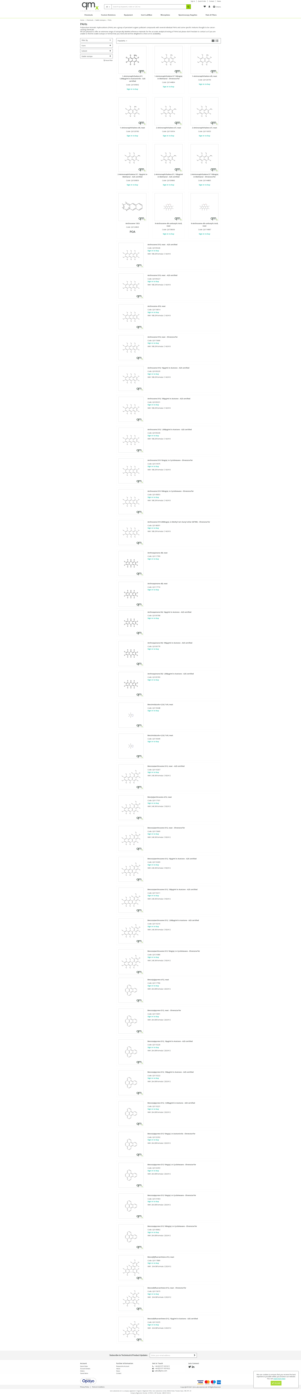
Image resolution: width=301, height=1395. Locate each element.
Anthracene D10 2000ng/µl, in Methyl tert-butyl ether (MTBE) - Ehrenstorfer (179, 522)
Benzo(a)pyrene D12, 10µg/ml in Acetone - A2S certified (170, 1041)
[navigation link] (204, 7)
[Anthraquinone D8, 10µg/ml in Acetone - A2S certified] (131, 622)
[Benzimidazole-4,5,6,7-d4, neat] (131, 715)
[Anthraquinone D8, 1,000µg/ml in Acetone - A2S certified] (131, 684)
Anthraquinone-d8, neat (158, 553)
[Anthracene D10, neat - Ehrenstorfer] (131, 347)
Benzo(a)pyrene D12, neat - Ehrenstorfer (164, 1010)
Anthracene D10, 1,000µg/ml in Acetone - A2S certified (170, 429)
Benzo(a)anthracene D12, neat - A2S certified (166, 766)
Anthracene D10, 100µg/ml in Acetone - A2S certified (169, 399)
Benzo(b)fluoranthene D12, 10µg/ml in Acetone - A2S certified (173, 1319)
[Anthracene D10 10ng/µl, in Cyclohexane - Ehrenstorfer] (131, 471)
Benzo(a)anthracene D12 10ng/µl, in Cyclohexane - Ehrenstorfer (174, 951)
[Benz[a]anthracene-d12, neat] (131, 807)
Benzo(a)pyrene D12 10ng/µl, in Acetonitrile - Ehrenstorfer (171, 1134)
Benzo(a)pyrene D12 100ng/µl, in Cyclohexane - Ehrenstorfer (172, 1226)
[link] (189, 1366)
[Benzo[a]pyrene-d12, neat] (131, 990)
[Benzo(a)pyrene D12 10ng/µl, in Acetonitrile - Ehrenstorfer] (131, 1144)
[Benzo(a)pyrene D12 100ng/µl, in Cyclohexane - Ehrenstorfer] (131, 1237)
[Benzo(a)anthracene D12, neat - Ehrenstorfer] (131, 838)
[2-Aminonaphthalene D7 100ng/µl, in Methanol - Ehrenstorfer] (204, 158)
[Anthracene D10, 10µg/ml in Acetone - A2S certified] (131, 378)
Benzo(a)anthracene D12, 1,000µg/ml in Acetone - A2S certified (173, 920)
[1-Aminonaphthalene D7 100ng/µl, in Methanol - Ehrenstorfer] (168, 59)
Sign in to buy (132, 89)
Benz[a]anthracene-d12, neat (160, 797)
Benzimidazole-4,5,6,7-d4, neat (160, 704)
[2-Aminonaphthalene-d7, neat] (168, 111)
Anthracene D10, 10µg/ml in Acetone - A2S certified (168, 368)
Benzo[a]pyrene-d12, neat (158, 980)
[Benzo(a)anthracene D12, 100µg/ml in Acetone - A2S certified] (131, 900)
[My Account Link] (209, 7)
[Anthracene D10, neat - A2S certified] (131, 255)
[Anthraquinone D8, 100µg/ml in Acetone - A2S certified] (131, 653)
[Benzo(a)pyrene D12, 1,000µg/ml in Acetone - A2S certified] (131, 1113)
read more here (279, 1379)
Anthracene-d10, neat (157, 306)
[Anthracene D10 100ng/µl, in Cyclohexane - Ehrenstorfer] (131, 501)
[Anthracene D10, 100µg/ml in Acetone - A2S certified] (131, 409)
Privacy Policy (84, 1387)
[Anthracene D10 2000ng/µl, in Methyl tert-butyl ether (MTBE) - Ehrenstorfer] (131, 532)
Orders (82, 1371)
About (118, 1369)
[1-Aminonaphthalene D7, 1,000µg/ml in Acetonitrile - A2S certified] (132, 59)
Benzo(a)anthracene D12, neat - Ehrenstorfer (166, 828)
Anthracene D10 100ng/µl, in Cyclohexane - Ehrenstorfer (171, 491)
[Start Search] (188, 6)
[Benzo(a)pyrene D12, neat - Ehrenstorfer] (131, 1021)
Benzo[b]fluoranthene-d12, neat (161, 1257)
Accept (277, 1383)
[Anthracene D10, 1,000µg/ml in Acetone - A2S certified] (131, 440)
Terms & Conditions (98, 1387)
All (107, 7)
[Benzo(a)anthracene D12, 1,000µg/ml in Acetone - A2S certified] (131, 931)
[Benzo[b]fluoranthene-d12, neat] (131, 1267)
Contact (211, 1)
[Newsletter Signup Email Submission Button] (195, 1355)
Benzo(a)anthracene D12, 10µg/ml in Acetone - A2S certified (172, 859)
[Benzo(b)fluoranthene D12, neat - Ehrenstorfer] (131, 1298)
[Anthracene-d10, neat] (131, 317)
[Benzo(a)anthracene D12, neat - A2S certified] (131, 776)
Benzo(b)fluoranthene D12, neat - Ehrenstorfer (167, 1288)
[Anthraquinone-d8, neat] (131, 563)
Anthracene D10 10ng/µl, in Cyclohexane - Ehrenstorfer (170, 460)
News (219, 1)
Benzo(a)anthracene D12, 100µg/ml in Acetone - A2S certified (172, 889)
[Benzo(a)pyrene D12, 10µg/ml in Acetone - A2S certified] (131, 1052)
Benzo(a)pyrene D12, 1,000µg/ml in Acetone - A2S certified (171, 1103)
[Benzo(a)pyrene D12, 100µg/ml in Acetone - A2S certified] (131, 1082)
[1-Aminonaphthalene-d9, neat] (204, 59)
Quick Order (202, 1)
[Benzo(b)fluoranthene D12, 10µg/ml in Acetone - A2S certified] (131, 1329)
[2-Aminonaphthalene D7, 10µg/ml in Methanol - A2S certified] (132, 158)
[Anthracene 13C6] (132, 207)
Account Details (85, 1369)
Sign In (193, 1)
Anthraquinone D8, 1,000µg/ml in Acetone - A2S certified (171, 674)
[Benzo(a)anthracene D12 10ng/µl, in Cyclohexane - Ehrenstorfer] (131, 961)
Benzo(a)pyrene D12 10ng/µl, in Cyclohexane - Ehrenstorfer (172, 1165)
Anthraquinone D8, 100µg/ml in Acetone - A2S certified (170, 643)
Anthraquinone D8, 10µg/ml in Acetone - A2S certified (169, 612)
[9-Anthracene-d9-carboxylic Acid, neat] (168, 207)
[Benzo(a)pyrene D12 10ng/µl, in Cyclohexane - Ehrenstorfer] (131, 1175)
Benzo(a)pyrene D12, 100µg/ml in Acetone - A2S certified (171, 1072)
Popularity (122, 41)
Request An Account (122, 1366)
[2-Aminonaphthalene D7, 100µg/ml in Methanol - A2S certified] (168, 158)
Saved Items (84, 1373)
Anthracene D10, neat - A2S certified (162, 245)
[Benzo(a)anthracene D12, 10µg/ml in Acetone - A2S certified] (131, 869)
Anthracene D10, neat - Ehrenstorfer (163, 337)
